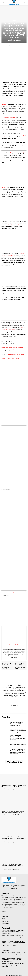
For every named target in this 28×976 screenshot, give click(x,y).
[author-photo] (2, 789)
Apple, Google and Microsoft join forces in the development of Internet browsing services (20, 666)
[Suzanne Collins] (14, 678)
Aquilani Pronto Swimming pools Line (14, 225)
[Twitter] (10, 708)
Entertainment (5, 945)
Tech (2, 933)
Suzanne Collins (15, 45)
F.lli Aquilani (4, 187)
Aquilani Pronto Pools (10, 117)
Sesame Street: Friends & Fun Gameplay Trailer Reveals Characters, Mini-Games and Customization (17, 751)
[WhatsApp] (17, 708)
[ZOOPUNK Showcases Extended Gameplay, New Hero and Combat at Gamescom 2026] (5, 744)
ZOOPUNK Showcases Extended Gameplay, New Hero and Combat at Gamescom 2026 (18, 744)
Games (3, 938)
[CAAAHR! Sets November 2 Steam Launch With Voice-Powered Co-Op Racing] (5, 723)
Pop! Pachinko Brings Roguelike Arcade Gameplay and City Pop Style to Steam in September (18, 737)
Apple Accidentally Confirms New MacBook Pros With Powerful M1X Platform (7, 666)
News (14, 20)
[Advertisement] (14, 65)
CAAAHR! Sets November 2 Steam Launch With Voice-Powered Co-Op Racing (17, 724)
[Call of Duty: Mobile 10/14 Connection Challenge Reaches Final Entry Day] (5, 730)
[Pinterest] (13, 708)
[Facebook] (7, 708)
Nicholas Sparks (7, 788)
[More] (20, 708)
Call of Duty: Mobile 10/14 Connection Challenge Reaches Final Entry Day (18, 730)
